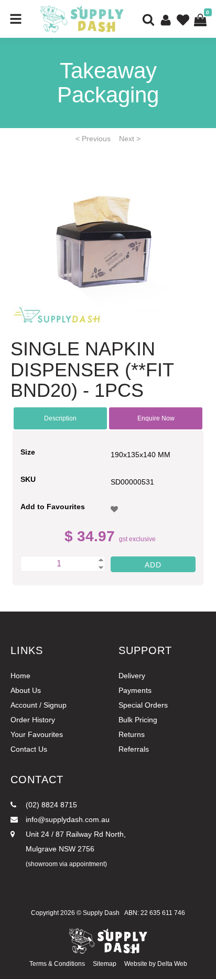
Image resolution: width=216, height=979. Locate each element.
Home (20, 675)
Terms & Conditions (57, 963)
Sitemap (104, 963)
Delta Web (172, 963)
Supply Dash (101, 913)
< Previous (93, 138)
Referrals (133, 749)
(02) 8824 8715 (50, 805)
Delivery (131, 675)
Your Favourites (36, 734)
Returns (131, 734)
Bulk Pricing (137, 719)
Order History (32, 719)
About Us (25, 690)
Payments (135, 690)
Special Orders (143, 705)
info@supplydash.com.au (67, 819)
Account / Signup (38, 705)
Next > (130, 138)
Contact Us (28, 749)
